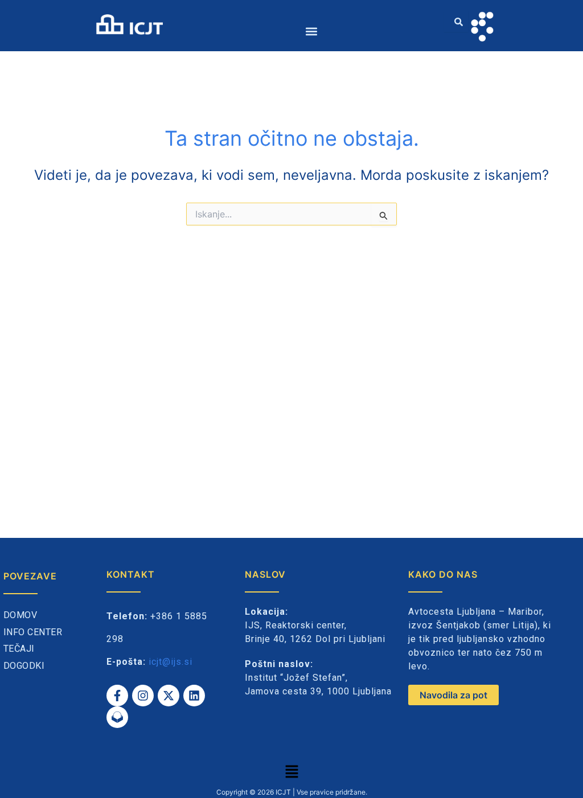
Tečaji (19, 648)
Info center (33, 632)
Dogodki (24, 665)
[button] (311, 31)
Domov (20, 615)
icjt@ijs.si (170, 661)
